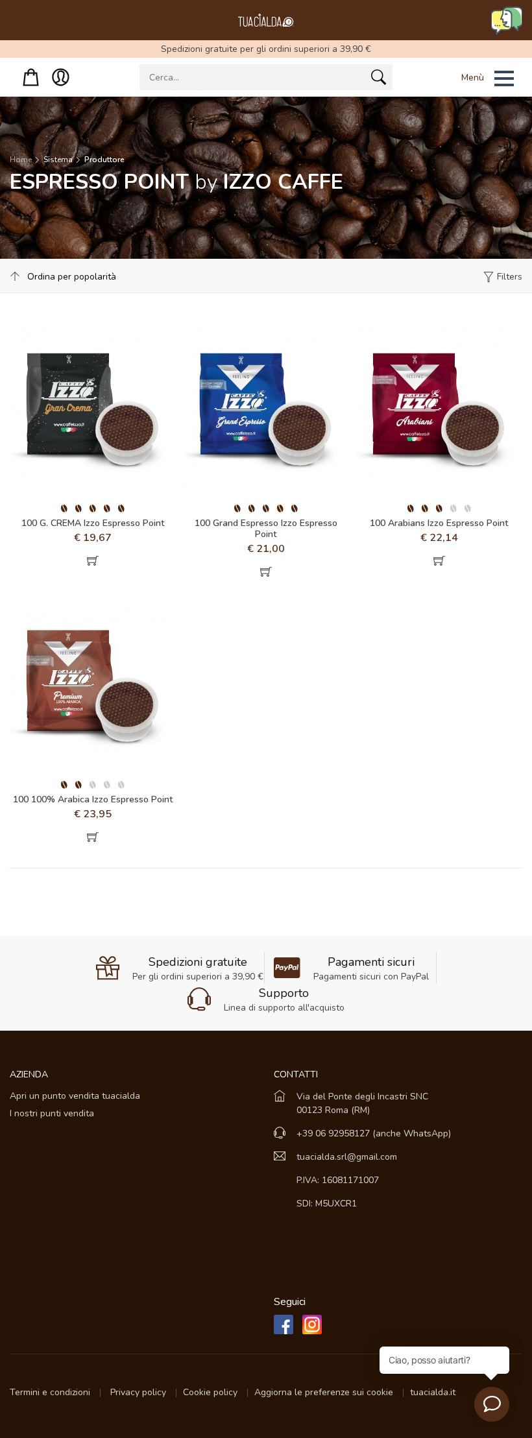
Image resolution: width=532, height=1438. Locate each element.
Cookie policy (211, 1392)
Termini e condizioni (51, 1392)
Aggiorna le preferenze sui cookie (325, 1392)
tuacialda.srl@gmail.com (346, 1157)
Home (21, 159)
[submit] (379, 79)
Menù (472, 77)
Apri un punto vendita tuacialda (75, 1096)
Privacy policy (139, 1392)
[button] (471, 78)
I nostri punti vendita (52, 1113)
